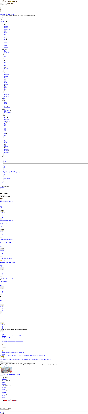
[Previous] (0, 8)
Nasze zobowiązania (4, 387)
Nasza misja (3, 386)
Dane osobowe (3, 382)
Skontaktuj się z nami (4, 378)
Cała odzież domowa (6, 52)
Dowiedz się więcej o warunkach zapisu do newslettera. (7, 17)
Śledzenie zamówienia (4, 379)
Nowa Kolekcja (3, 22)
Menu (1, 3)
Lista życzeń (3, 182)
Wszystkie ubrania (6, 150)
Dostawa (3, 391)
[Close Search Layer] (0, 7)
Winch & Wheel (3, 396)
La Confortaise (3, 397)
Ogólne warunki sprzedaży (4, 381)
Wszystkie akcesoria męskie (7, 107)
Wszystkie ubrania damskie (7, 78)
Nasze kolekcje (3, 388)
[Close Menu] (3, 71)
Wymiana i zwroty (4, 392)
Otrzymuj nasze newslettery (5, 183)
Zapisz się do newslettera (4, 393)
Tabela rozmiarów (4, 384)
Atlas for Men (3, 395)
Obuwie (4, 98)
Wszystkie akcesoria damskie (7, 112)
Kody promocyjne (4, 383)
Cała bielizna (5, 57)
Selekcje (2, 190)
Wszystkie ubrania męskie (7, 29)
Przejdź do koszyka (2, 187)
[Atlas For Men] (10, 3)
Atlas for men (3, 189)
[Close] (0, 188)
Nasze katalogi (3, 389)
